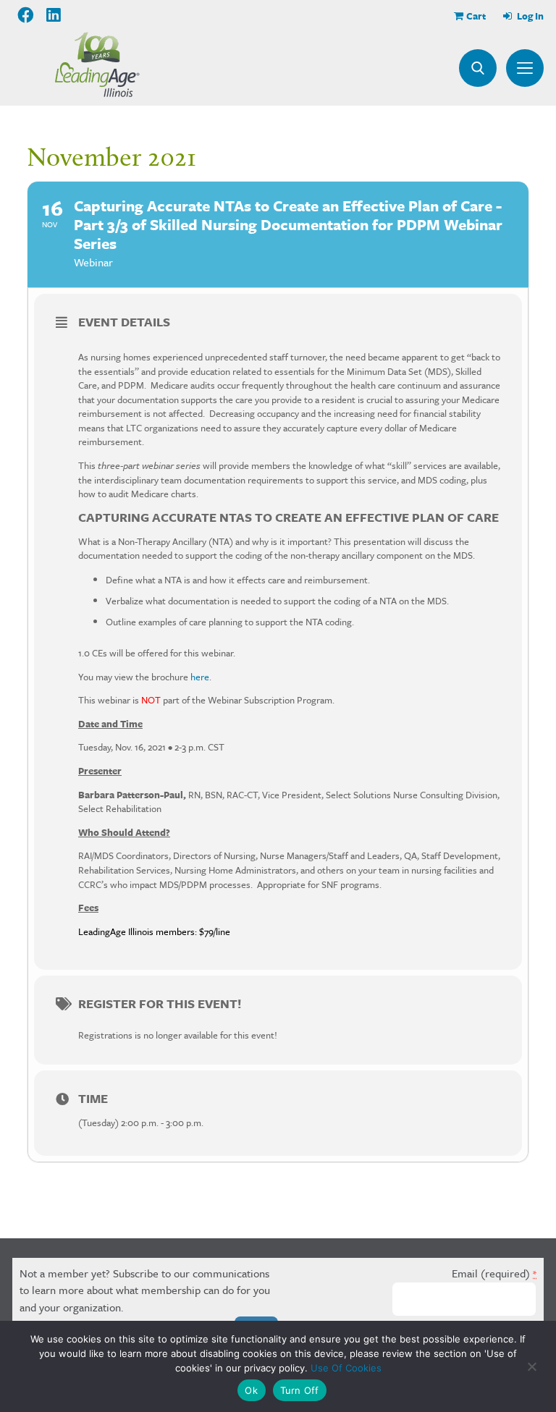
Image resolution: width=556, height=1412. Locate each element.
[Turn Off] (531, 1366)
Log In (529, 16)
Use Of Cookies (346, 1368)
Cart (476, 16)
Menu (525, 68)
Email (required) (494, 1273)
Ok (251, 1390)
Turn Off (299, 1390)
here (199, 676)
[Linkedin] (54, 15)
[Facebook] (25, 15)
